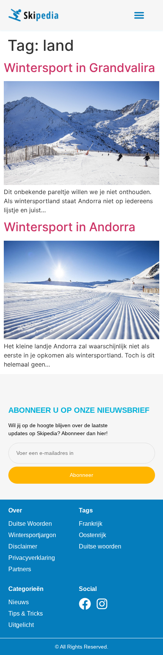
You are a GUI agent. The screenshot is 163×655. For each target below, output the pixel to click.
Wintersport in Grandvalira (79, 67)
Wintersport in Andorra (69, 226)
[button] (139, 15)
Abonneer (81, 475)
